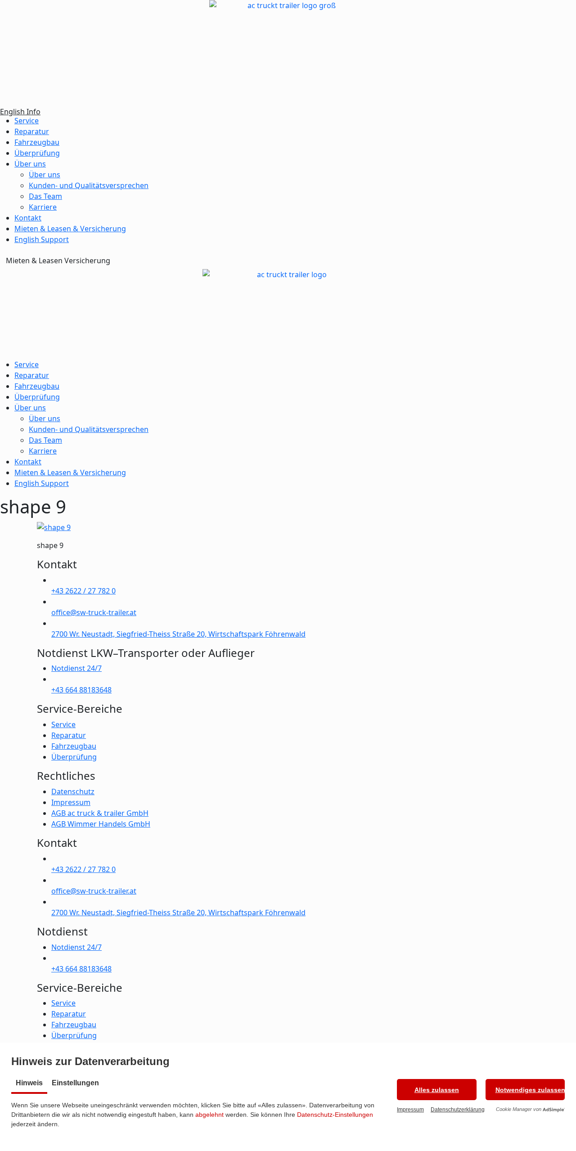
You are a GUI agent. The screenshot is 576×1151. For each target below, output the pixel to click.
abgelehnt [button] (209, 1114)
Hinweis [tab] (29, 1083)
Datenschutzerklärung (458, 1109)
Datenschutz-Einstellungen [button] (335, 1114)
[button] (437, 1089)
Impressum (410, 1109)
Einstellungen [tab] (75, 1083)
